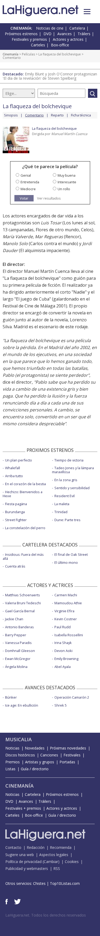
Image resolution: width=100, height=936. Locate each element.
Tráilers (84, 33)
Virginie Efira (64, 611)
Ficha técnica (81, 115)
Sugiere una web (19, 854)
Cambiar (51, 861)
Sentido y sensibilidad (72, 487)
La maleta (61, 503)
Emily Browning (66, 658)
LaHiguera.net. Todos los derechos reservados (45, 915)
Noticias (12, 748)
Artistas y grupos (39, 761)
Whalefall (12, 467)
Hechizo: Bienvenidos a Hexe (22, 493)
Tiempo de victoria (68, 460)
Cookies (72, 861)
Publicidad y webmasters (26, 868)
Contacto (13, 847)
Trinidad (60, 511)
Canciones (49, 754)
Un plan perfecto (18, 460)
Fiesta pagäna (16, 503)
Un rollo (64, 189)
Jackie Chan (14, 619)
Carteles (38, 44)
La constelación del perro (25, 527)
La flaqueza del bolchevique (59, 54)
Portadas (67, 761)
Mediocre (28, 189)
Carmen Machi (65, 595)
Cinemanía (10, 54)
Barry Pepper (15, 635)
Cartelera (77, 28)
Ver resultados (49, 198)
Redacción (36, 847)
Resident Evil (64, 495)
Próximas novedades (68, 748)
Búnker (11, 697)
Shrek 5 (60, 705)
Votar (24, 198)
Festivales (72, 754)
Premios (12, 761)
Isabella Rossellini (68, 635)
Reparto (57, 115)
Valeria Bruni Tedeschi (23, 603)
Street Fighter (16, 519)
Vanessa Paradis (18, 642)
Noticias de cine (49, 28)
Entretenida (30, 182)
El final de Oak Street (71, 554)
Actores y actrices (68, 39)
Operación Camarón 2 (71, 697)
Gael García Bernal (20, 611)
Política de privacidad (23, 861)
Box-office (60, 44)
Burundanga (15, 511)
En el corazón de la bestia (25, 483)
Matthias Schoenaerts (22, 595)
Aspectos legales (53, 854)
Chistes (39, 883)
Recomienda (60, 847)
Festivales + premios (23, 808)
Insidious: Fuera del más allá (23, 556)
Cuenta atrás (15, 566)
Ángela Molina (16, 666)
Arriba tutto (14, 475)
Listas (10, 768)
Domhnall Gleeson (20, 650)
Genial (26, 175)
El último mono (66, 562)
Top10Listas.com (65, 883)
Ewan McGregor (17, 658)
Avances (64, 33)
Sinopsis (11, 115)
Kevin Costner (65, 619)
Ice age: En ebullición (21, 705)
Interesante (67, 182)
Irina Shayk (63, 642)
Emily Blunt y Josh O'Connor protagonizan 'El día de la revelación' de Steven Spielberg (50, 76)
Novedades (35, 748)
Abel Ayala (62, 666)
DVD (47, 33)
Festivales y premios (29, 39)
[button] (87, 11)
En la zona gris (65, 479)
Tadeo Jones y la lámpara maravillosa (73, 469)
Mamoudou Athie (68, 603)
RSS (56, 868)
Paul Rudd (62, 627)
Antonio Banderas (19, 627)
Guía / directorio (35, 768)
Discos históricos (20, 754)
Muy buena (66, 175)
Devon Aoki (63, 650)
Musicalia (18, 739)
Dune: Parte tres (67, 519)
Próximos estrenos (21, 33)
